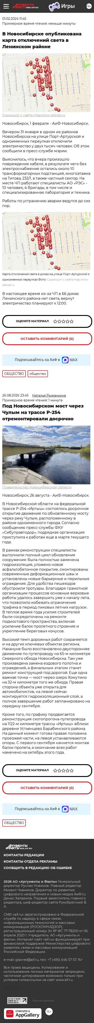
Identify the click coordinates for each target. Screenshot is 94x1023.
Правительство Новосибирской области (37, 487)
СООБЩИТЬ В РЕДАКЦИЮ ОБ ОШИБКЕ (38, 868)
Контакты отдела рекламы (30, 861)
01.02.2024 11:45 (14, 19)
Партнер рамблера (43, 1000)
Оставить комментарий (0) (47, 339)
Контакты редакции (24, 855)
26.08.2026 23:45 (15, 395)
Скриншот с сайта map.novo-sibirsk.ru (33, 115)
